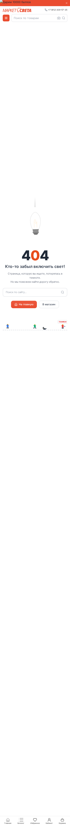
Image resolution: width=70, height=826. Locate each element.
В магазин (48, 304)
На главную (26, 304)
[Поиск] (63, 18)
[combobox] (39, 18)
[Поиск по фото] (58, 18)
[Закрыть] (67, 3)
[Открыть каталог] (6, 18)
